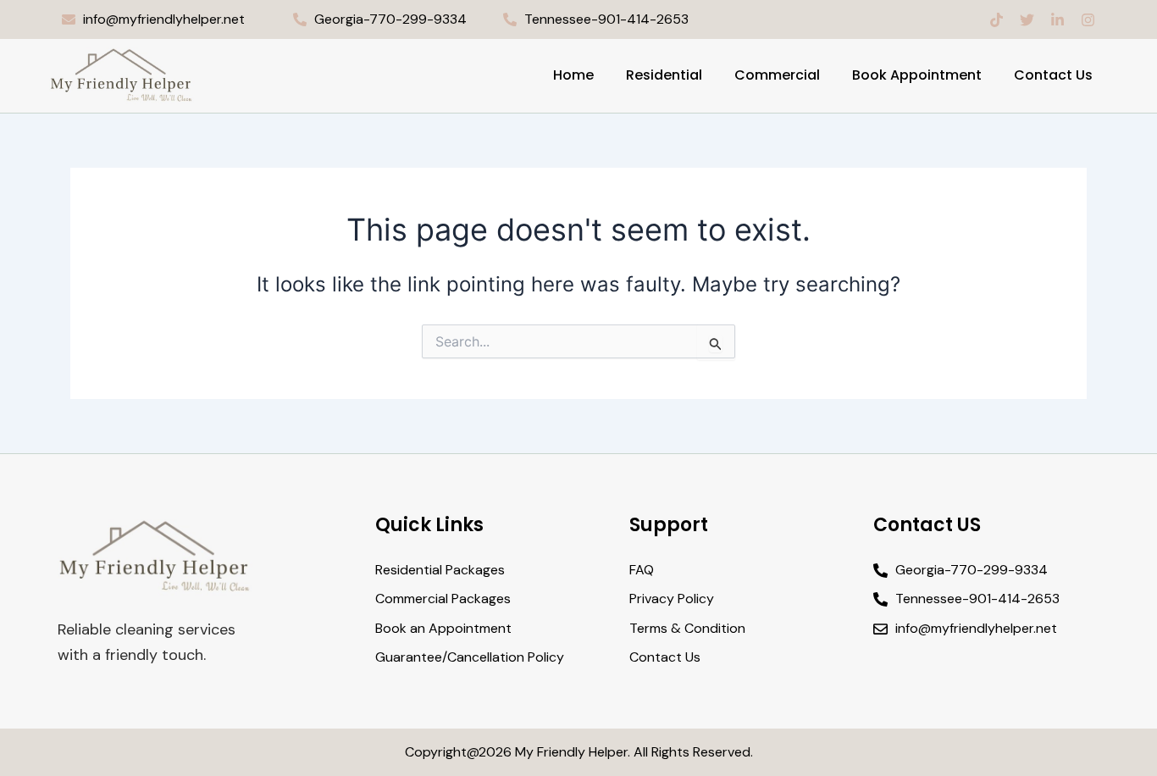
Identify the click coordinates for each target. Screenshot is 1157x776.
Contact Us (1053, 75)
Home (573, 75)
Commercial (777, 75)
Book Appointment (917, 75)
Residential (664, 75)
